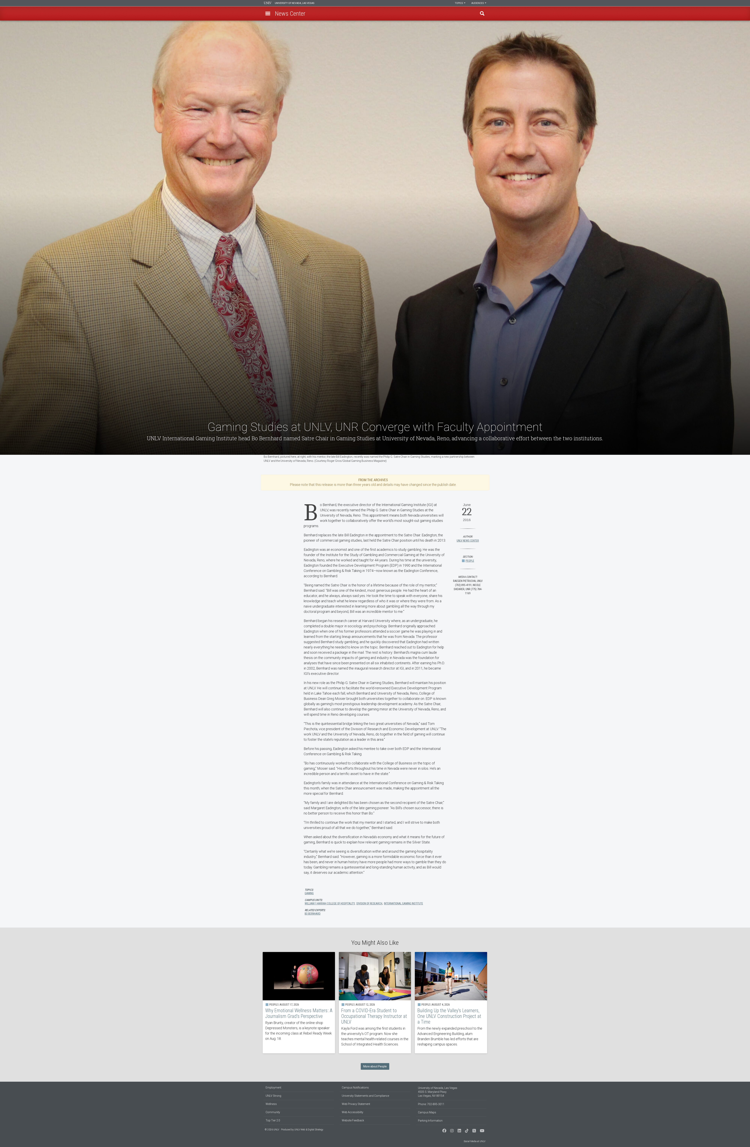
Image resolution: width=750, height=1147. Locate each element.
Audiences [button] (477, 3)
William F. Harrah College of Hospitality (330, 903)
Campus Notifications (355, 1087)
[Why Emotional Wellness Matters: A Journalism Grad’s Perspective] (299, 1002)
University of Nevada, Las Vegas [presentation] (294, 3)
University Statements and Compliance (365, 1095)
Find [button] (482, 13)
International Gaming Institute (403, 903)
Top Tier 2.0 (273, 1120)
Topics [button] (459, 3)
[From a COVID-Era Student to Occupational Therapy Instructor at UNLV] (375, 1002)
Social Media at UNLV (474, 1141)
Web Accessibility (352, 1112)
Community (273, 1112)
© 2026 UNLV (272, 1129)
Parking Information (430, 1120)
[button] (268, 13)
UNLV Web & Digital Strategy (308, 1129)
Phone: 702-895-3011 (431, 1104)
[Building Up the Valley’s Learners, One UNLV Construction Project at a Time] (451, 1002)
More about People (375, 1066)
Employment (273, 1087)
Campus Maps (427, 1112)
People (470, 560)
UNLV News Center (468, 540)
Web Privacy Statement (356, 1104)
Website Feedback (353, 1120)
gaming (309, 893)
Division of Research (369, 903)
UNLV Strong (273, 1095)
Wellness (271, 1104)
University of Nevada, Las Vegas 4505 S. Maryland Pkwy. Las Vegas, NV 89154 (437, 1091)
